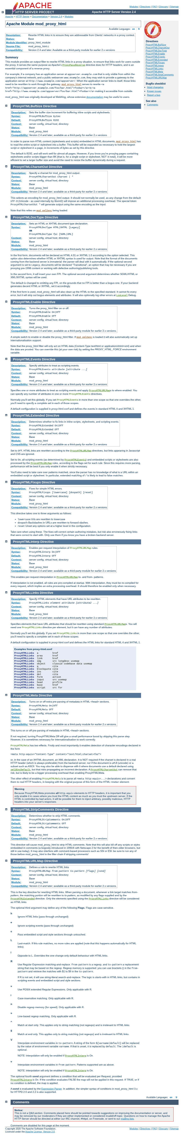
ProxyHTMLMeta (154, 71)
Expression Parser (51, 1088)
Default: (16, 120)
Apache (9, 16)
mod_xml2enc (44, 210)
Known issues (154, 91)
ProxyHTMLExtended (157, 59)
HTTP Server (22, 16)
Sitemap (174, 6)
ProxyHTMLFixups (155, 62)
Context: (16, 123)
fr (139, 29)
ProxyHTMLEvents (155, 56)
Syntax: (16, 116)
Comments (152, 104)
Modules (134, 6)
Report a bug (153, 95)
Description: (13, 35)
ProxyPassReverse (73, 65)
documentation (94, 97)
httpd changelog (155, 87)
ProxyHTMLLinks (154, 68)
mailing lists (127, 1118)
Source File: (13, 46)
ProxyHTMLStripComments (160, 74)
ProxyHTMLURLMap (156, 77)
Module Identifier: (16, 42)
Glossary (163, 6)
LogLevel (122, 295)
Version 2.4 (56, 16)
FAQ (154, 6)
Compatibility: (14, 50)
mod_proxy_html (71, 84)
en (134, 29)
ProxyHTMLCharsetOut (158, 47)
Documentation (40, 16)
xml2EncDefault (20, 769)
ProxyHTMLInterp (155, 65)
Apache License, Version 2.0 (40, 1131)
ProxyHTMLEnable (155, 53)
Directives (145, 6)
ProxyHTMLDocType (156, 50)
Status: (10, 38)
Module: (16, 131)
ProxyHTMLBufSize (156, 44)
